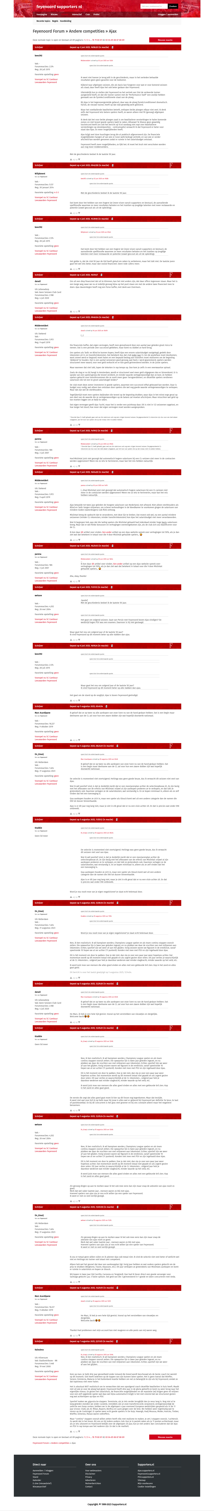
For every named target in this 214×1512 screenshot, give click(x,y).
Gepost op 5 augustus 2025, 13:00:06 (86, 1207)
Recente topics (43, 21)
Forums (64, 14)
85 (112, 40)
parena (38, 439)
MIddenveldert (85, 61)
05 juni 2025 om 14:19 (100, 485)
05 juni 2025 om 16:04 (105, 559)
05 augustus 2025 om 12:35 (102, 1220)
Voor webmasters (93, 1470)
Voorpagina (42, 14)
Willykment (40, 173)
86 (115, 40)
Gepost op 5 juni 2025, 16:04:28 (84, 472)
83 (107, 40)
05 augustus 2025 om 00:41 (109, 759)
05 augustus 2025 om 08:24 (104, 833)
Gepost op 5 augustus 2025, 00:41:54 (86, 706)
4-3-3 (56, 192)
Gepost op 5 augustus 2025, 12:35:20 (86, 1028)
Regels (55, 21)
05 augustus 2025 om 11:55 (102, 916)
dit (82, 532)
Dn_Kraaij (39, 754)
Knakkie (38, 828)
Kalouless (39, 1349)
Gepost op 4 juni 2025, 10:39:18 (84, 219)
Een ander (107, 532)
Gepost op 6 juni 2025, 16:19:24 (83, 645)
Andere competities (87, 31)
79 (96, 40)
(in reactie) (104, 47)
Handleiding (65, 21)
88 (120, 40)
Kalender (37, 1480)
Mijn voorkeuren (145, 1483)
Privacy (88, 1477)
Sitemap (141, 1480)
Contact (88, 1486)
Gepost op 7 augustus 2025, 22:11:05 (86, 1341)
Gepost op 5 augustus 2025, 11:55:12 (86, 819)
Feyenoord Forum (49, 31)
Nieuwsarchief (39, 1486)
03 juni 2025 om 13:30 (105, 61)
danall (38, 281)
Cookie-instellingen (147, 1486)
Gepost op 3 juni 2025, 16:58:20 (84, 47)
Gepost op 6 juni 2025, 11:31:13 (83, 587)
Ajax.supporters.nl (146, 1470)
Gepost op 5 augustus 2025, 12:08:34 (86, 903)
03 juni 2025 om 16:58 (101, 179)
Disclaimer (90, 1474)
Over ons (90, 1464)
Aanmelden (38, 1470)
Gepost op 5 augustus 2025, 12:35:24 (86, 1116)
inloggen (162, 14)
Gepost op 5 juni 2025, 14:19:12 (83, 430)
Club (88, 14)
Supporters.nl (146, 1464)
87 (118, 40)
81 (101, 40)
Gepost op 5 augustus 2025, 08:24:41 (86, 746)
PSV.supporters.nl (146, 1477)
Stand (35, 1477)
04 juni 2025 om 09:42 (103, 232)
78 (93, 40)
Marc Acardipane (42, 713)
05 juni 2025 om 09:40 (105, 444)
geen (56, 74)
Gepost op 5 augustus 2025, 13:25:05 (86, 1288)
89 (123, 40)
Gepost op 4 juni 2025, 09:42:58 (84, 165)
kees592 (38, 55)
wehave (38, 595)
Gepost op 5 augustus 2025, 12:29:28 (86, 983)
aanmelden (173, 14)
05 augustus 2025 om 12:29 (101, 1301)
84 (109, 40)
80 (98, 40)
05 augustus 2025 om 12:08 (104, 1041)
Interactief (77, 14)
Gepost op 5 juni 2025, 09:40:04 (84, 317)
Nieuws (54, 14)
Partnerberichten (93, 1483)
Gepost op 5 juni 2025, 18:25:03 (84, 546)
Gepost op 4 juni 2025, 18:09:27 (84, 275)
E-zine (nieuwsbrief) (42, 1483)
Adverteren (90, 1480)
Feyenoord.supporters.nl (149, 1474)
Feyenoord (43, 177)
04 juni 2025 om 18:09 (100, 331)
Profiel (96, 14)
